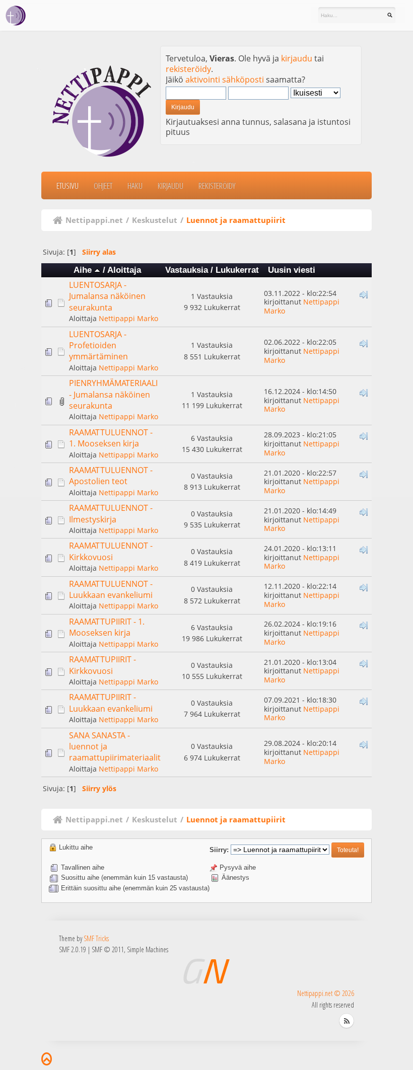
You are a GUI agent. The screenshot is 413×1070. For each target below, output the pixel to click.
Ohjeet (103, 185)
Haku (135, 185)
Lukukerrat (237, 270)
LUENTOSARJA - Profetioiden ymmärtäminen (98, 345)
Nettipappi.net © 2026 (325, 993)
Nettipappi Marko (128, 318)
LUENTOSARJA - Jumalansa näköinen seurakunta (107, 296)
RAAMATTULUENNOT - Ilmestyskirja (111, 513)
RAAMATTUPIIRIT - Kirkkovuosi (102, 665)
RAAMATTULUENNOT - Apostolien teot (111, 476)
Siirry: (219, 850)
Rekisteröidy (216, 185)
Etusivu (67, 185)
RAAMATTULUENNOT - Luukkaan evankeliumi (111, 589)
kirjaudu (296, 58)
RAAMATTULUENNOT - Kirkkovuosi (111, 551)
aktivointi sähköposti (224, 79)
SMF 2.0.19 (72, 949)
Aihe (84, 270)
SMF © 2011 (108, 949)
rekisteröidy (188, 68)
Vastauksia (186, 270)
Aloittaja (124, 270)
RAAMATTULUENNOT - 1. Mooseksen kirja (111, 438)
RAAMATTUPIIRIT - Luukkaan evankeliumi (111, 703)
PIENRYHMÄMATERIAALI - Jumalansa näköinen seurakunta (113, 394)
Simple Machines (147, 949)
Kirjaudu (170, 185)
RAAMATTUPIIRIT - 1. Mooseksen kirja (107, 627)
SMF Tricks (96, 938)
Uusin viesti (291, 270)
